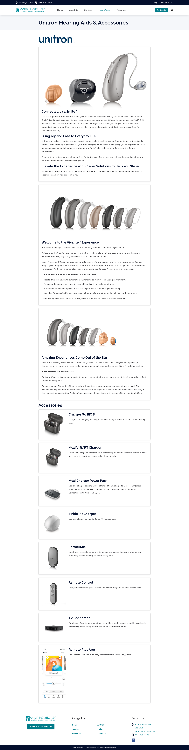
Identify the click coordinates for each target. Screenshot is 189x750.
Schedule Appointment (41, 726)
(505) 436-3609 (45, 2)
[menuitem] (155, 2)
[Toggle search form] (172, 10)
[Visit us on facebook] (172, 2)
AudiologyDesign (91, 747)
